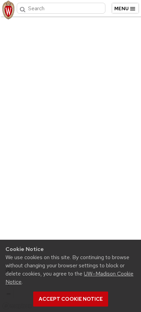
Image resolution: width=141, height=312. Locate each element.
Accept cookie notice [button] (71, 299)
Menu (121, 8)
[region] (70, 163)
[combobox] (61, 8)
